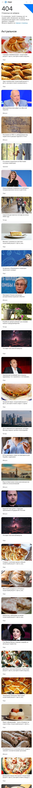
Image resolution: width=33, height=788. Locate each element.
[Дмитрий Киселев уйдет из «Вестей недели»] (16, 102)
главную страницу (21, 23)
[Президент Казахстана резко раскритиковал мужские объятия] (16, 289)
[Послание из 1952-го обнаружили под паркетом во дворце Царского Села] (16, 129)
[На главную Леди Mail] (9, 2)
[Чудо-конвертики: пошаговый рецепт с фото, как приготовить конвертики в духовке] (16, 75)
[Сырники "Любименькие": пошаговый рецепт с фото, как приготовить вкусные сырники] (16, 49)
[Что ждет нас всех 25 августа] (16, 342)
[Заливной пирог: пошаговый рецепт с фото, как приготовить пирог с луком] (16, 396)
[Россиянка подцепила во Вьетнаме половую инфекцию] (16, 155)
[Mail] (6, 2)
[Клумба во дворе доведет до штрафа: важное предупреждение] (16, 316)
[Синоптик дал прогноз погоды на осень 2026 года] (16, 209)
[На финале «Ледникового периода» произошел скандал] (16, 262)
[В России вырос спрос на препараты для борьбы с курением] (16, 449)
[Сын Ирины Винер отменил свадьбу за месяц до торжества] (16, 636)
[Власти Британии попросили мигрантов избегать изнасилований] (16, 476)
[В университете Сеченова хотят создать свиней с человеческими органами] (16, 743)
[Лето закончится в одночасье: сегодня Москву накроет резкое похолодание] (16, 422)
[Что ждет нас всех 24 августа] (16, 529)
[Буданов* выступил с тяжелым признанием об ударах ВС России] (16, 503)
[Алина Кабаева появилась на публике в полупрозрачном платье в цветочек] (16, 182)
